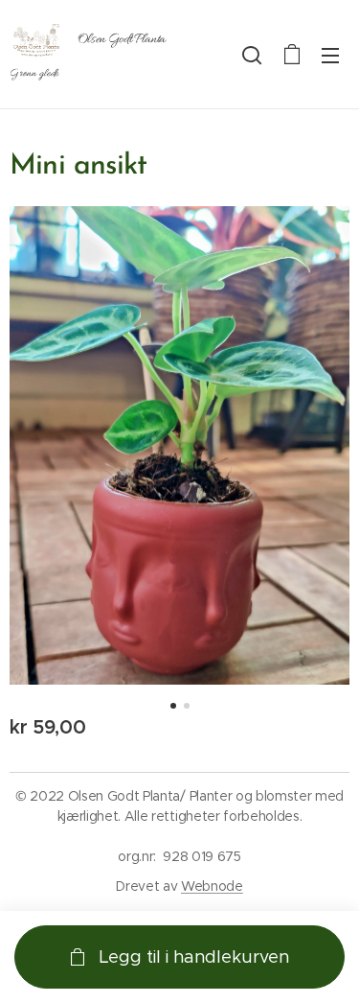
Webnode (212, 886)
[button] (252, 55)
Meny (330, 54)
